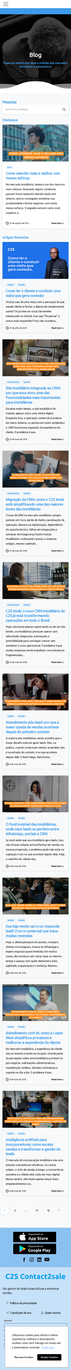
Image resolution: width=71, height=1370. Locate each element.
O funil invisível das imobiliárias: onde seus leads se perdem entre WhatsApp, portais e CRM (32, 829)
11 (37, 1210)
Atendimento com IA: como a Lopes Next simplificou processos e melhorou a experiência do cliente (34, 1037)
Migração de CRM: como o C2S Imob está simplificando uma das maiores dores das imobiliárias (35, 504)
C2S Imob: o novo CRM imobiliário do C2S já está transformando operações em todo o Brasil (35, 615)
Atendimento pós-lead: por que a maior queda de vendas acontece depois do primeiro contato (32, 727)
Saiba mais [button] (47, 1347)
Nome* (8, 1320)
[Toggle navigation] (5, 4)
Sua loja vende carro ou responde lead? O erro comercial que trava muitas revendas (33, 931)
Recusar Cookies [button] (24, 1357)
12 (48, 1210)
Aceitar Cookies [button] (49, 1357)
